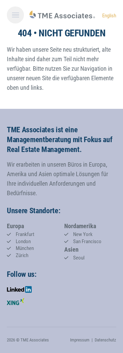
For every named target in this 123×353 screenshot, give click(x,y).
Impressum (80, 339)
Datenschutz (105, 339)
